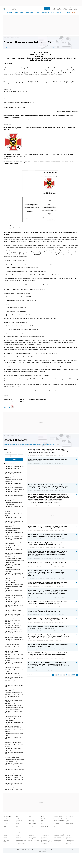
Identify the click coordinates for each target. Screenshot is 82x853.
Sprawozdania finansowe (58, 824)
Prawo (37, 12)
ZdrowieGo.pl (68, 834)
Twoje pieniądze (45, 12)
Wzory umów (68, 838)
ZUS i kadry (6, 823)
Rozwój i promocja (7, 838)
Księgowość (10, 12)
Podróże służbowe (57, 838)
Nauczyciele (18, 837)
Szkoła (17, 835)
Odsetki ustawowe (57, 840)
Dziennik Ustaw (17, 47)
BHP (17, 824)
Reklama (63, 849)
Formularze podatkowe (70, 840)
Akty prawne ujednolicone (34, 840)
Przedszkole (18, 834)
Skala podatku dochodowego (59, 841)
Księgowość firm (7, 816)
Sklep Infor (31, 826)
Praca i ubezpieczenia (45, 821)
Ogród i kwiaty (69, 824)
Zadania (5, 837)
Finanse (67, 821)
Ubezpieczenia (19, 821)
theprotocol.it (68, 841)
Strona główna (6, 37)
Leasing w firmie (44, 824)
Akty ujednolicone (8, 47)
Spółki (42, 820)
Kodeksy (30, 841)
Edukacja (68, 12)
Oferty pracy (68, 843)
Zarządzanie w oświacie (21, 840)
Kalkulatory (43, 832)
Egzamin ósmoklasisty (20, 843)
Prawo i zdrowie (32, 828)
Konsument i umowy (33, 821)
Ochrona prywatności (13, 849)
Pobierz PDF (7, 407)
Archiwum (68, 835)
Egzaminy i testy (19, 838)
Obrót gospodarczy (7, 821)
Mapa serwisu (70, 849)
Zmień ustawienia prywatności (28, 849)
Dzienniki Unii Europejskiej (47, 47)
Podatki (5, 818)
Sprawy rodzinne (32, 818)
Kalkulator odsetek (44, 838)
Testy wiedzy (18, 844)
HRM (17, 826)
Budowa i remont (69, 823)
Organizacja (6, 834)
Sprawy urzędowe (32, 823)
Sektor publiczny (30, 12)
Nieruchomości (59, 12)
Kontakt (57, 849)
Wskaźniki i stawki (57, 832)
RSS (51, 849)
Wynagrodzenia (19, 820)
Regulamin (40, 849)
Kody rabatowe (69, 837)
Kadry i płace (6, 840)
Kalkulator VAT (44, 837)
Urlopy (17, 823)
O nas (5, 849)
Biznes (21, 12)
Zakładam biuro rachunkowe (59, 818)
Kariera (46, 849)
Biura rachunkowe (57, 816)
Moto (52, 12)
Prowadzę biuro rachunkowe (59, 820)
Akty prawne (31, 832)
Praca (30, 824)
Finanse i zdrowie (44, 826)
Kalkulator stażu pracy (45, 840)
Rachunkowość (7, 820)
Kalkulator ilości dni (45, 835)
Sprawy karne (31, 820)
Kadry (16, 12)
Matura (17, 841)
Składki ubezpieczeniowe (58, 837)
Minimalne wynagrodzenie (58, 835)
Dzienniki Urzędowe (15, 37)
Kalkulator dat (44, 834)
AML (54, 826)
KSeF (73, 12)
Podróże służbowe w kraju (58, 834)
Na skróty (68, 832)
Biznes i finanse (44, 818)
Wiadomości (68, 818)
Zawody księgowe (7, 824)
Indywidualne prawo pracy (21, 818)
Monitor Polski (25, 47)
